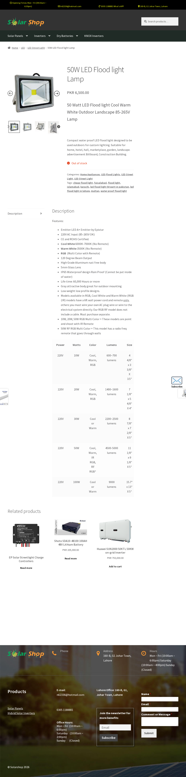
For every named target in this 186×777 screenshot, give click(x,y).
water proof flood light (114, 191)
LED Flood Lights (110, 174)
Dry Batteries (65, 36)
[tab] (26, 213)
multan (95, 191)
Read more (26, 568)
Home (15, 47)
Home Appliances (90, 174)
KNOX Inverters (94, 36)
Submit (149, 733)
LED (23, 47)
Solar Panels (15, 36)
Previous (8, 127)
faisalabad (100, 182)
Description (15, 213)
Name (146, 694)
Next (58, 127)
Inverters (40, 36)
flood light (114, 182)
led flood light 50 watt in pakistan (109, 186)
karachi (84, 186)
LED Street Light (36, 47)
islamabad (73, 186)
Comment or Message (156, 714)
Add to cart (115, 566)
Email (146, 704)
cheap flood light (83, 182)
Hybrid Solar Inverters (21, 713)
